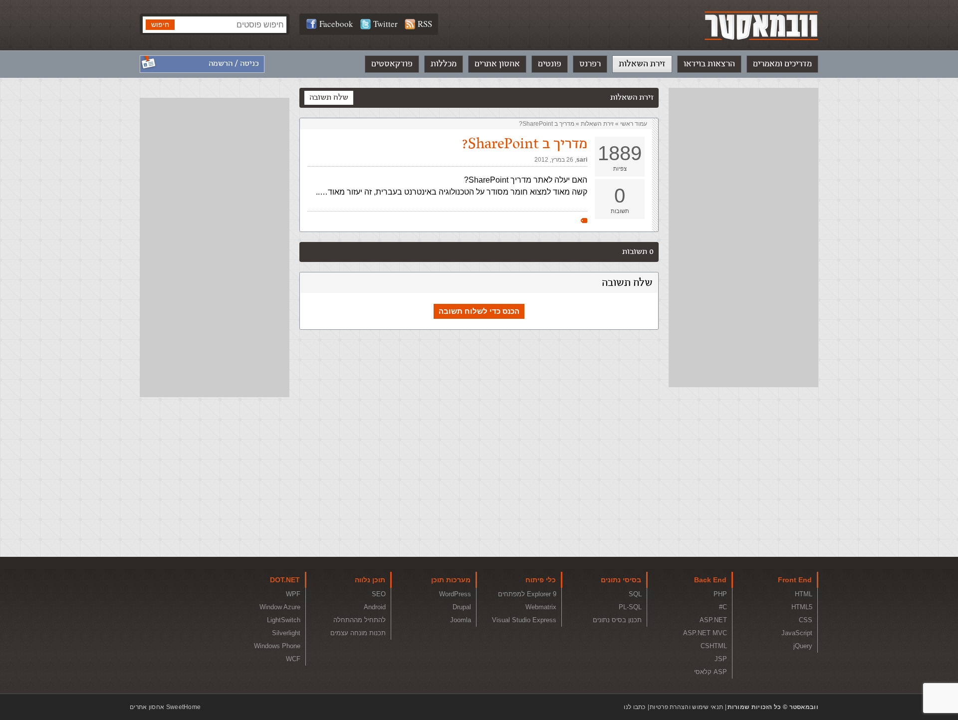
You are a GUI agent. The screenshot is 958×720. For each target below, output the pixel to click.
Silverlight (286, 633)
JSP (721, 659)
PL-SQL (630, 607)
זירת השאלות (642, 63)
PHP (720, 594)
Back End (710, 580)
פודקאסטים (392, 63)
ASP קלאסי (710, 672)
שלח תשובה (328, 97)
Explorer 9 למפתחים (527, 594)
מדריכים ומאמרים (782, 63)
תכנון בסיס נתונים (617, 620)
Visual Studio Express (524, 620)
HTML (803, 594)
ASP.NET (713, 620)
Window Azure (279, 607)
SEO (379, 594)
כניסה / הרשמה (234, 63)
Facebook (336, 23)
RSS (425, 23)
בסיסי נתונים (621, 580)
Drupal (462, 607)
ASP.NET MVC (705, 633)
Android (375, 607)
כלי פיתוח (540, 580)
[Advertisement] (743, 237)
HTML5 (801, 607)
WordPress (455, 594)
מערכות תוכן (451, 580)
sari (581, 159)
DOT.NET (285, 580)
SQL (635, 594)
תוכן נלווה (370, 580)
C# (723, 607)
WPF (293, 594)
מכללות (444, 63)
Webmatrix (540, 607)
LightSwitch (283, 620)
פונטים (549, 63)
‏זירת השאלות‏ (597, 123)
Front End (795, 580)
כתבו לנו (634, 707)
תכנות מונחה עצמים (358, 633)
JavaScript (796, 633)
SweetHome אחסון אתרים (165, 707)
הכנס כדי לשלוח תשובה (479, 311)
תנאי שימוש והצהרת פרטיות (686, 707)
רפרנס (590, 63)
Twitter (385, 23)
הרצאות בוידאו (709, 63)
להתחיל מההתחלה (359, 620)
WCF (293, 659)
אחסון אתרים (497, 63)
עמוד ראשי (633, 123)
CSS (805, 620)
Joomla (460, 620)
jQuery (802, 646)
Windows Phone (277, 646)
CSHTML (714, 646)
